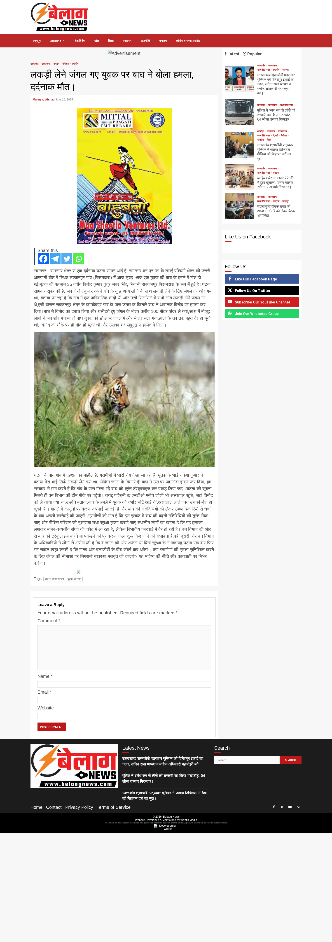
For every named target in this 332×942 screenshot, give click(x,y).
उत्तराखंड (34, 64)
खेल (96, 40)
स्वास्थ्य (127, 40)
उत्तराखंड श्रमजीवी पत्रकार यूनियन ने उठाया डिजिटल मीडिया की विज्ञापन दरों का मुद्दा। (239, 145)
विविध (269, 140)
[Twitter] (66, 258)
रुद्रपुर (37, 40)
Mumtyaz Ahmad (44, 99)
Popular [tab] (254, 53)
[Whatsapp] (78, 258)
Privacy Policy (79, 807)
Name (45, 676)
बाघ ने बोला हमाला (54, 579)
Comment (48, 620)
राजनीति (145, 40)
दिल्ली (275, 135)
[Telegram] (55, 258)
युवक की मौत (74, 579)
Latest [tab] (233, 53)
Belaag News (171, 816)
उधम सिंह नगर (264, 70)
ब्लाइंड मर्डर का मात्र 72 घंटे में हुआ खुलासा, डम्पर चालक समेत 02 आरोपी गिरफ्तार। (239, 177)
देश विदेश (80, 40)
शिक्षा (111, 40)
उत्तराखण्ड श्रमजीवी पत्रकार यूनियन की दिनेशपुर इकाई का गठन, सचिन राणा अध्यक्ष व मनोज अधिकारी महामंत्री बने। (239, 79)
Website (45, 707)
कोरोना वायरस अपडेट (188, 40)
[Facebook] (43, 258)
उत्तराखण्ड (55, 40)
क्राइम (163, 40)
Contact (54, 807)
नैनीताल (66, 64)
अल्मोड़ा (261, 131)
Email (44, 692)
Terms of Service (114, 807)
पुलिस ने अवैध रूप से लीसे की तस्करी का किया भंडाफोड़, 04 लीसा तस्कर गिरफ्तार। (239, 112)
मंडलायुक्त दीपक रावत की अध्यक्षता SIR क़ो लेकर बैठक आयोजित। (239, 206)
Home (36, 807)
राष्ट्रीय (75, 64)
